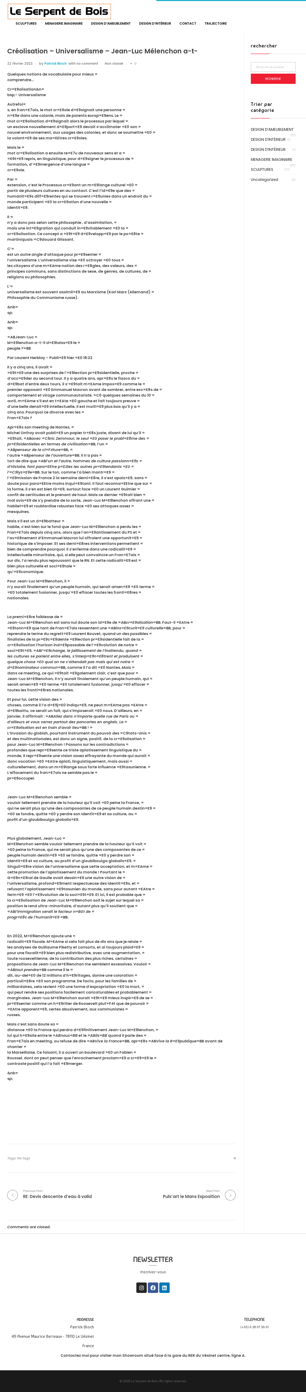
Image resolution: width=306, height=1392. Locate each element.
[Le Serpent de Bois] (59, 11)
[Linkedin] (164, 1287)
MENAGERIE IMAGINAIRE (271, 159)
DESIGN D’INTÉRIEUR (268, 139)
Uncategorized (264, 179)
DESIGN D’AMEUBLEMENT (272, 129)
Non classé (114, 63)
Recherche (273, 79)
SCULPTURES (262, 169)
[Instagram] (141, 1287)
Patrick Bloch (55, 63)
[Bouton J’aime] (131, 63)
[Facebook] (153, 1287)
